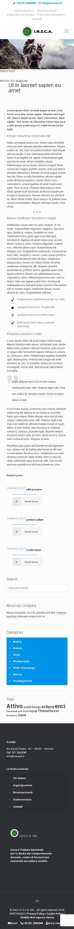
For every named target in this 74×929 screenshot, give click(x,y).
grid (20, 711)
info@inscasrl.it (52, 3)
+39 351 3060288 (26, 3)
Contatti (37, 18)
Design (36, 707)
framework (12, 711)
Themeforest (48, 711)
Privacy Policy (35, 913)
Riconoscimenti (47, 10)
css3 (27, 707)
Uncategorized (22, 680)
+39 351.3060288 (33, 923)
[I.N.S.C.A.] (37, 31)
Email (13, 923)
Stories (17, 674)
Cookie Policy (55, 913)
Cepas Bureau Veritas (20, 14)
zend (22, 715)
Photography (21, 661)
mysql (33, 711)
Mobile (17, 641)
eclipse (47, 707)
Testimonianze (22, 799)
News (16, 654)
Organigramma (24, 10)
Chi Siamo (19, 778)
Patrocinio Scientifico (51, 14)
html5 (26, 711)
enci (60, 706)
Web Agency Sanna (42, 917)
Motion (17, 648)
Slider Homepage (24, 667)
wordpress (12, 715)
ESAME (24, 917)
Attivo (15, 706)
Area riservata (57, 923)
